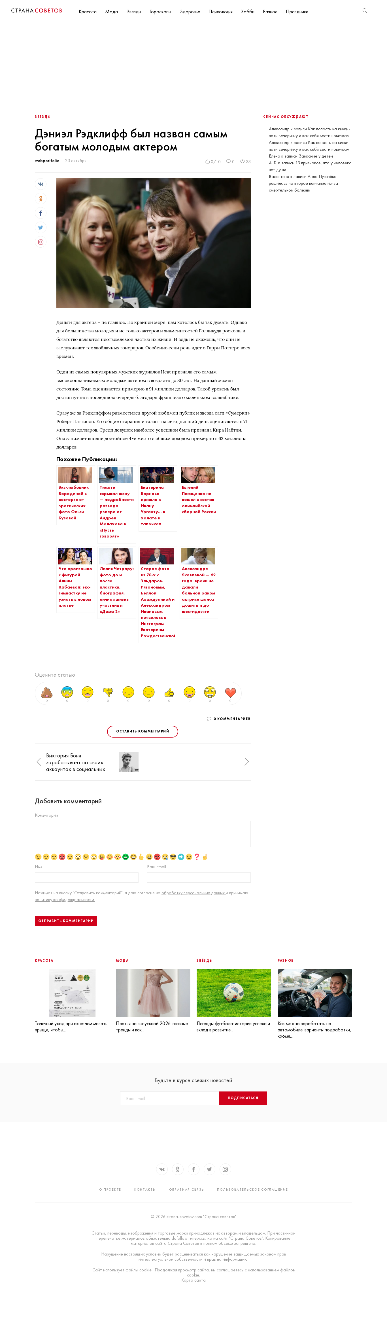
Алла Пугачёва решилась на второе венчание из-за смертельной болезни (303, 183)
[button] (39, 761)
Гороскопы (160, 11)
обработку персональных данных (193, 893)
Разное (270, 11)
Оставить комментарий (142, 731)
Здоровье (190, 11)
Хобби (247, 11)
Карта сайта (193, 1280)
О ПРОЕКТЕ (110, 1189)
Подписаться (243, 1098)
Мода (111, 11)
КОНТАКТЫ (145, 1189)
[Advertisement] (193, 65)
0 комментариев (232, 719)
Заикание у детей (316, 156)
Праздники (297, 11)
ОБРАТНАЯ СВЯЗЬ (186, 1189)
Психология (221, 11)
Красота (88, 11)
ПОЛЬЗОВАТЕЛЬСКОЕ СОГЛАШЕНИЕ (252, 1189)
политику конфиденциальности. (65, 899)
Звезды (133, 11)
